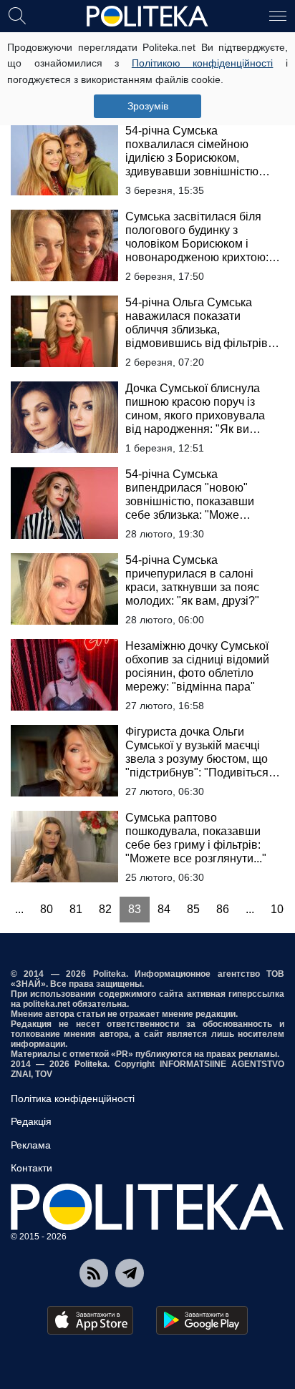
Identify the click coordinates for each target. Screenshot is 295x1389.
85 (193, 909)
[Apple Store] (90, 1320)
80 (46, 909)
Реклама (31, 1145)
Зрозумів (147, 106)
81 (75, 909)
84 (164, 909)
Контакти (31, 1168)
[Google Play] (201, 1320)
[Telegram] (129, 1273)
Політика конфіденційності (73, 1098)
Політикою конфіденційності (203, 63)
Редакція (31, 1121)
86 (222, 909)
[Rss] (93, 1273)
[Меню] (277, 15)
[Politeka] (147, 16)
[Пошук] (17, 15)
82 (105, 909)
